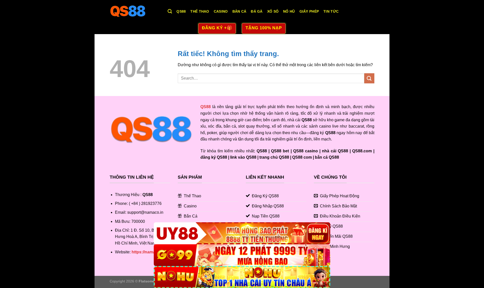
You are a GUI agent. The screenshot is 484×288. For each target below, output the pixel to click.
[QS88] (135, 11)
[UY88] (242, 233)
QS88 (181, 11)
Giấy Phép (309, 11)
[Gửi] (369, 78)
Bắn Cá (239, 11)
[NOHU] (242, 277)
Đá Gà (256, 11)
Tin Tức (331, 11)
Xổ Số (273, 11)
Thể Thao (199, 11)
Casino (221, 11)
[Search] (170, 11)
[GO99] (242, 255)
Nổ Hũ (289, 11)
